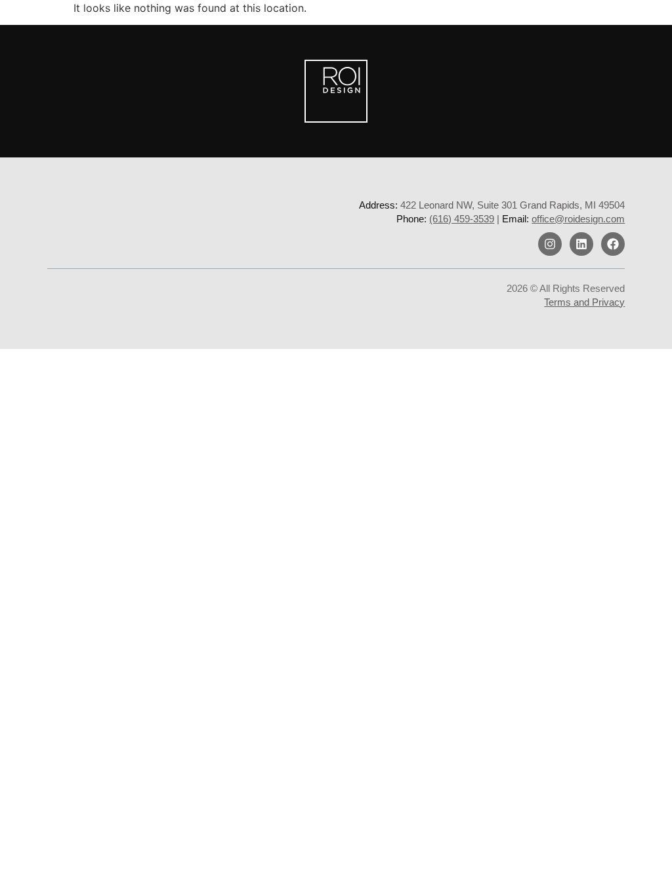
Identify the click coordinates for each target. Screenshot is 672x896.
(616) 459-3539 (461, 218)
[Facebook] (613, 244)
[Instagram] (550, 244)
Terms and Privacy (584, 302)
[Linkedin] (581, 244)
